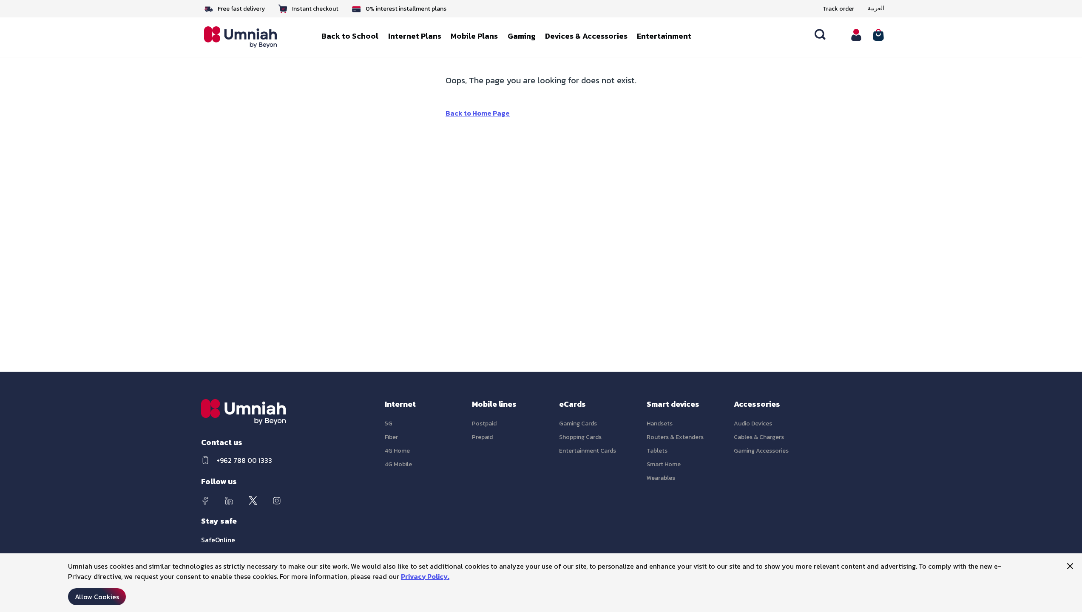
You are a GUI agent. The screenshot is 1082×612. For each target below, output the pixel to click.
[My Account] (856, 35)
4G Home (397, 450)
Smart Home (664, 464)
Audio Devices (753, 423)
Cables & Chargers (759, 437)
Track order (838, 8)
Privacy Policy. (425, 576)
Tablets (657, 450)
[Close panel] (1070, 566)
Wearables (661, 477)
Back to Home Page (478, 113)
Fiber (391, 437)
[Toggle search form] (820, 35)
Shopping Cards (580, 437)
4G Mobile (398, 464)
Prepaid (482, 437)
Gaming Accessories (761, 450)
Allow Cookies (97, 597)
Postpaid (484, 423)
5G (388, 423)
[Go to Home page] (247, 37)
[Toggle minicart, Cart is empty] (878, 35)
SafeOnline (218, 540)
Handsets (660, 423)
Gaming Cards (578, 423)
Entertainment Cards (587, 450)
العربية (876, 8)
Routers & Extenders (675, 437)
